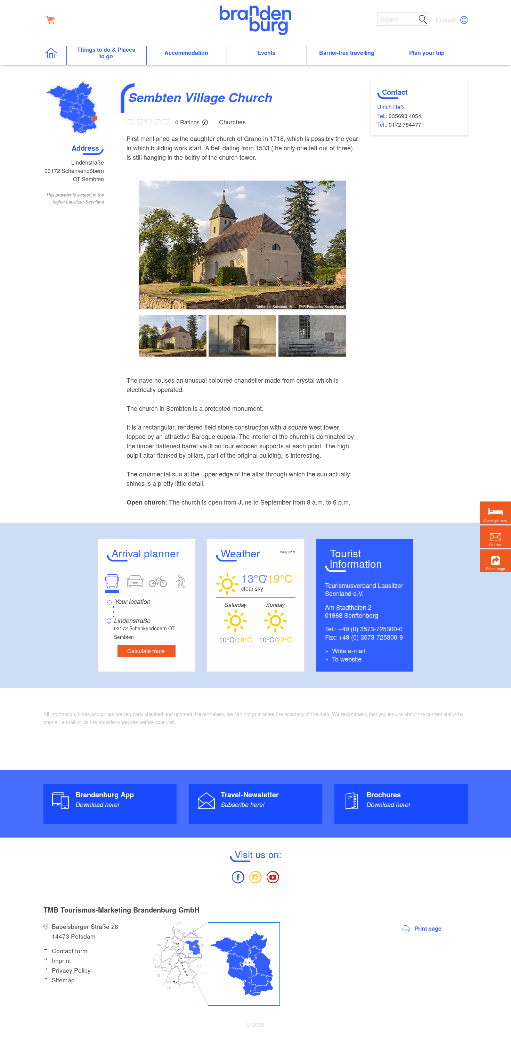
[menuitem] (446, 20)
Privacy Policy (71, 970)
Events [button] (266, 53)
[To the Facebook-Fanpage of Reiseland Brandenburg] (237, 876)
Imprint (61, 960)
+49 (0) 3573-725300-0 (370, 628)
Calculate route (146, 651)
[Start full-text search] (423, 18)
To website (346, 658)
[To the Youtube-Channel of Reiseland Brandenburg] (273, 876)
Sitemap (63, 979)
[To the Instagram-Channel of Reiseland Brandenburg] (255, 876)
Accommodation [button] (186, 53)
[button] (495, 560)
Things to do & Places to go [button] (106, 53)
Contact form (70, 950)
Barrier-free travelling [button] (346, 53)
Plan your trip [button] (427, 53)
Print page (427, 928)
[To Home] (54, 56)
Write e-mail (347, 650)
